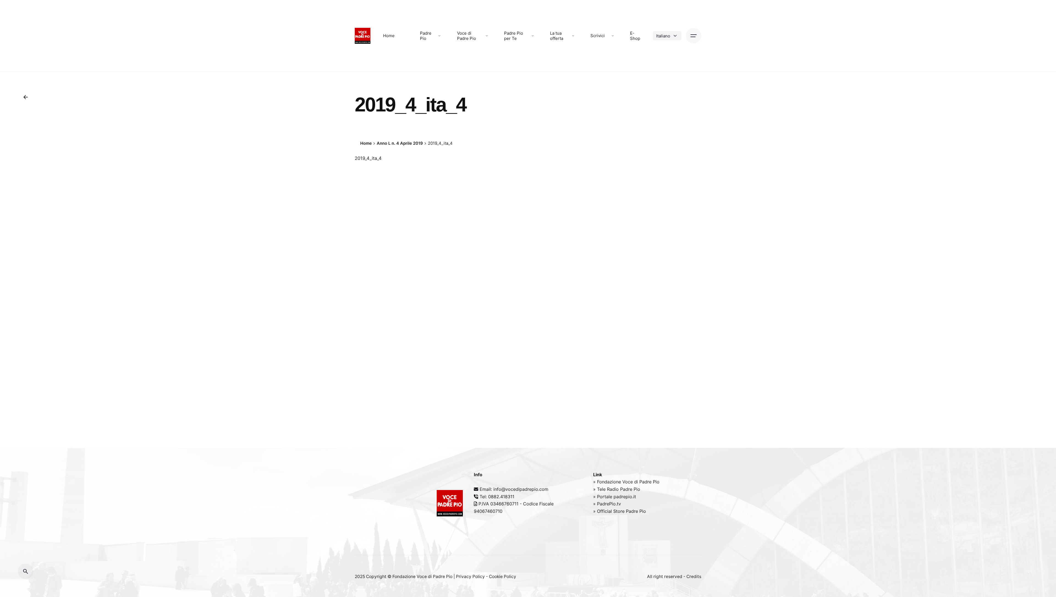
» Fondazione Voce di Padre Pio (626, 481)
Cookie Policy (502, 576)
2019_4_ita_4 (368, 158)
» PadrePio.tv (607, 503)
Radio (613, 489)
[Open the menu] (693, 35)
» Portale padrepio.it (614, 496)
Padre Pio (630, 489)
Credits (693, 576)
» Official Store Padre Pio (619, 511)
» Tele (600, 489)
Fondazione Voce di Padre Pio (422, 576)
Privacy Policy (470, 576)
